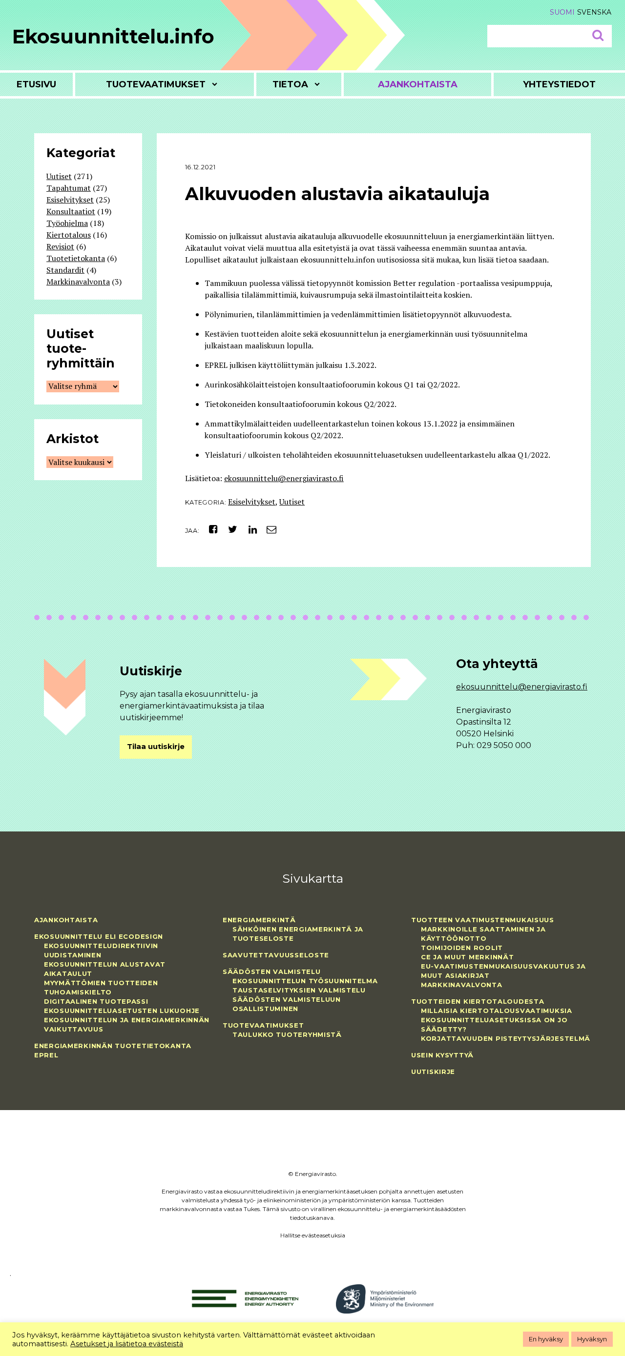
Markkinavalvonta (78, 281)
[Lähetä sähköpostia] (267, 529)
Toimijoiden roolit (462, 947)
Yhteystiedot (559, 84)
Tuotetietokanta (75, 258)
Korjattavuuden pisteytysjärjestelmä (505, 1038)
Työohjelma (67, 223)
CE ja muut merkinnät (467, 957)
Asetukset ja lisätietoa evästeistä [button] (126, 1343)
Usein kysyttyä (442, 1055)
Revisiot (60, 246)
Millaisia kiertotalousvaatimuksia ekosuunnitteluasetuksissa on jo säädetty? (496, 1020)
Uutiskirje (433, 1071)
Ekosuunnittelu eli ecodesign (98, 936)
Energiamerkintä (259, 920)
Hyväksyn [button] (592, 1339)
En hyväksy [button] (546, 1339)
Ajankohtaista (418, 84)
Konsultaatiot (70, 211)
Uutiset (292, 501)
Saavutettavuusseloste (276, 955)
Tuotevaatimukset (156, 84)
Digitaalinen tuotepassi (96, 1001)
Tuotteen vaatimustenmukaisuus (482, 920)
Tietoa (290, 84)
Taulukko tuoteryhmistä (287, 1034)
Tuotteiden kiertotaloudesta (477, 1001)
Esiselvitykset (251, 501)
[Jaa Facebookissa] (209, 529)
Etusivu (36, 84)
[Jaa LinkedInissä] (248, 529)
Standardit (65, 269)
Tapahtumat (68, 187)
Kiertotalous (68, 234)
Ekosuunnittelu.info (113, 36)
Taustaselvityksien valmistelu (299, 990)
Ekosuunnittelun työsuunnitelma (305, 981)
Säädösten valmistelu (271, 971)
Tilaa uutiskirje (156, 746)
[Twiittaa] (230, 529)
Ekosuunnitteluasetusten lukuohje (122, 1010)
